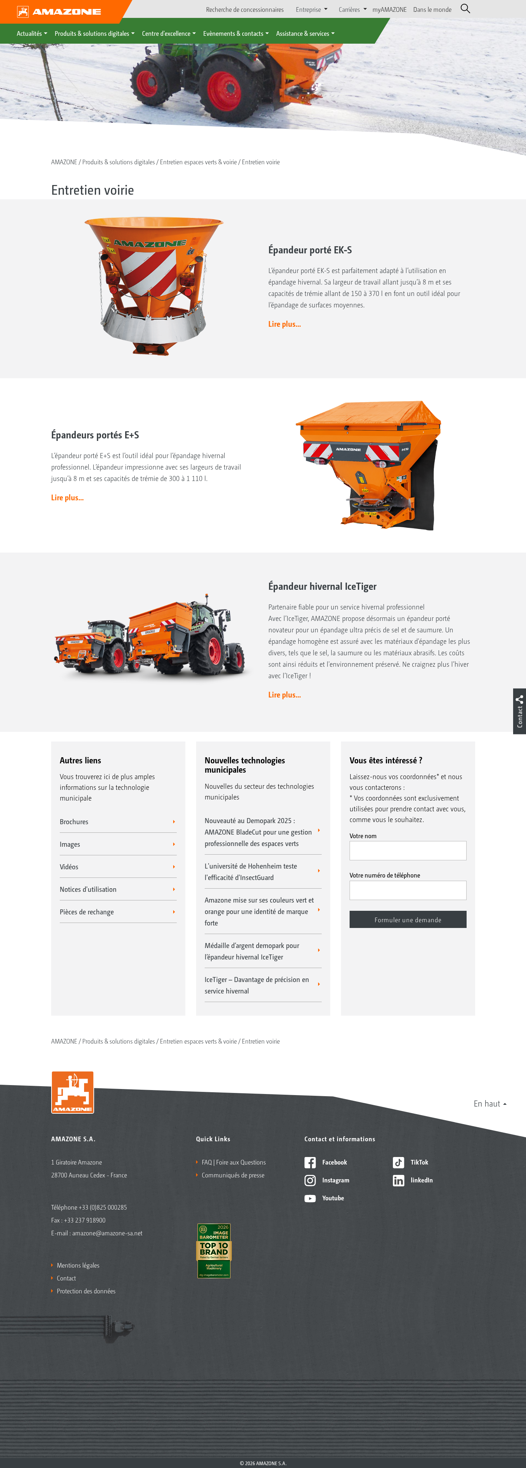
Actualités (29, 33)
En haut (487, 1103)
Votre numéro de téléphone (385, 874)
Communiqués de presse (233, 1174)
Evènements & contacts (233, 33)
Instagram (335, 1179)
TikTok (418, 1161)
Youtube (332, 1197)
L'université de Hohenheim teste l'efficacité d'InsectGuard (251, 871)
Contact (66, 1277)
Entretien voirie (261, 161)
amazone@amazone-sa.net (107, 1232)
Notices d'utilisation (88, 889)
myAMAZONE (389, 9)
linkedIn (421, 1179)
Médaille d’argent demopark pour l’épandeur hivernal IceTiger (252, 951)
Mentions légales (78, 1265)
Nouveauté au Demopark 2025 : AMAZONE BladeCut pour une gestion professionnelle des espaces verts (258, 832)
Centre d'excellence (166, 33)
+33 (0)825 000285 (103, 1207)
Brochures (74, 821)
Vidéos (69, 866)
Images (70, 843)
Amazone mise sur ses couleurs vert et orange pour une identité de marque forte (259, 911)
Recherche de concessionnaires (245, 9)
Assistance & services (302, 33)
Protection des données (86, 1290)
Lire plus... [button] (284, 323)
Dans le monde (432, 9)
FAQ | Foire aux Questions (234, 1161)
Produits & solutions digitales (92, 33)
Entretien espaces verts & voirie (198, 161)
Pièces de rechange (87, 911)
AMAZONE (64, 161)
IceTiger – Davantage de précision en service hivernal (257, 985)
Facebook (334, 1161)
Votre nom (363, 835)
